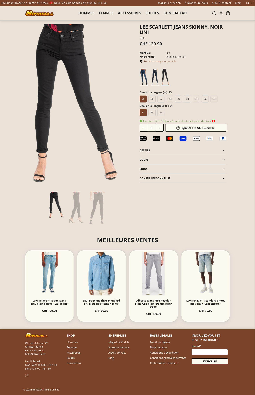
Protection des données (164, 363)
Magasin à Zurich (169, 3)
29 (178, 98)
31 (196, 98)
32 (205, 98)
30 (187, 98)
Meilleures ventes (127, 240)
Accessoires (129, 13)
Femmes (106, 13)
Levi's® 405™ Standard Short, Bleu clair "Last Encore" (205, 302)
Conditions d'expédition (164, 352)
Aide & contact (221, 3)
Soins (143, 169)
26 (152, 98)
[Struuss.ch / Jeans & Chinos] (39, 13)
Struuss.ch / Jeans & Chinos (45, 389)
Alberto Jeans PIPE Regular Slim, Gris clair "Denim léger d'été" (153, 303)
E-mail (196, 346)
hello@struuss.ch (35, 354)
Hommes (86, 13)
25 (143, 98)
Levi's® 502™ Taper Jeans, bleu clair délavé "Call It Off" (49, 302)
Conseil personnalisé (155, 178)
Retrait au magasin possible (160, 61)
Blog (238, 3)
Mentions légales (160, 342)
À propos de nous (196, 3)
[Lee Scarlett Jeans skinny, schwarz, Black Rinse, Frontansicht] (75, 106)
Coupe (144, 159)
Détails (145, 150)
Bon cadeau (175, 13)
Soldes (152, 13)
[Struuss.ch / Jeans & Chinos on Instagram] (26, 376)
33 (214, 98)
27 (161, 98)
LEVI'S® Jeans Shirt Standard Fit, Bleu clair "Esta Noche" (101, 302)
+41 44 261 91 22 (35, 350)
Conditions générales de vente (168, 357)
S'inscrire (210, 361)
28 (170, 98)
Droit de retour (159, 347)
